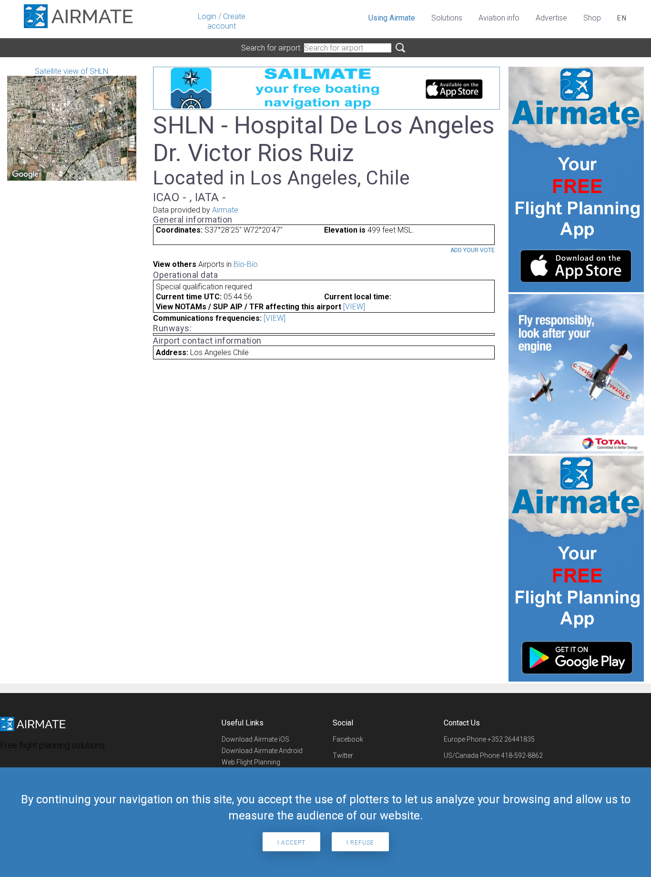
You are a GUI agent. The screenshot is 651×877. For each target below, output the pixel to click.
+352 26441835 (511, 739)
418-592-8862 (522, 755)
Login (207, 16)
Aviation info (498, 17)
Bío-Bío (246, 264)
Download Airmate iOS (255, 739)
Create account (226, 21)
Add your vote (472, 250)
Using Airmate (391, 17)
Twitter (343, 755)
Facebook (348, 739)
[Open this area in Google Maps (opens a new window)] (25, 174)
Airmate (225, 209)
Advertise (551, 17)
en (622, 18)
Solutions (446, 17)
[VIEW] (354, 306)
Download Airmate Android (262, 751)
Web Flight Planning (251, 762)
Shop (592, 17)
